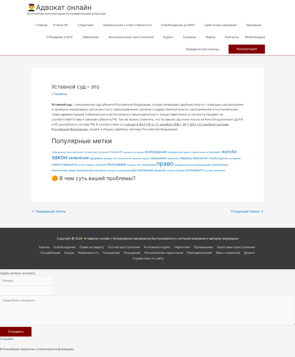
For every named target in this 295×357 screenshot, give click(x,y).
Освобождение (64, 247)
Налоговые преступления (236, 247)
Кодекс (168, 37)
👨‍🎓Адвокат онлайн (59, 7)
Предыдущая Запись (49, 211)
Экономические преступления (131, 37)
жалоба (229, 151)
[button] (247, 49)
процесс (112, 170)
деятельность (200, 152)
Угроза (69, 253)
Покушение (132, 253)
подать (90, 164)
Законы (44, 247)
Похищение (111, 253)
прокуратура (85, 170)
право (165, 163)
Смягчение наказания (220, 25)
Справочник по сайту (148, 258)
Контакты (232, 37)
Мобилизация (255, 37)
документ (215, 152)
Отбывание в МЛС (59, 37)
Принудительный (199, 253)
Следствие (85, 25)
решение (160, 170)
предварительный (183, 165)
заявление (78, 157)
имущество (110, 158)
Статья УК (116, 152)
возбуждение (156, 152)
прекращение (202, 164)
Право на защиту (91, 247)
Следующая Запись (247, 211)
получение (116, 164)
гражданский (175, 152)
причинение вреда (64, 170)
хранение (219, 170)
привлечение (220, 164)
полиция (100, 164)
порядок (131, 164)
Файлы (211, 37)
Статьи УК (60, 25)
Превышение (203, 247)
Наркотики (182, 247)
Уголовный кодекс (157, 247)
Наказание (253, 25)
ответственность (65, 164)
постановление (146, 164)
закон (59, 157)
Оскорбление (50, 253)
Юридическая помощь (202, 49)
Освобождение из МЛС (178, 25)
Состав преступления (95, 152)
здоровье (96, 158)
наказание (158, 158)
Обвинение (90, 37)
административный (133, 152)
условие (208, 170)
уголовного (194, 170)
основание (235, 158)
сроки (180, 170)
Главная (41, 25)
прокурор (101, 170)
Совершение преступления (67, 152)
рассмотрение (142, 170)
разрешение (124, 170)
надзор (146, 158)
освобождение (218, 158)
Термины (189, 37)
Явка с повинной (228, 253)
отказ (81, 164)
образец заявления (194, 158)
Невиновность (88, 253)
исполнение (124, 158)
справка (171, 170)
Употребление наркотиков (163, 253)
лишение (136, 158)
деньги (188, 152)
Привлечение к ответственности (127, 25)
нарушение (173, 158)
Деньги (249, 253)
